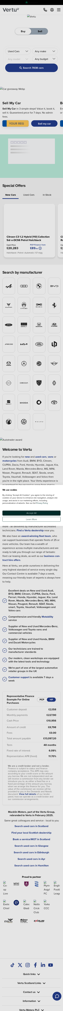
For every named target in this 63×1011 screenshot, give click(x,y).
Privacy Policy (42, 503)
